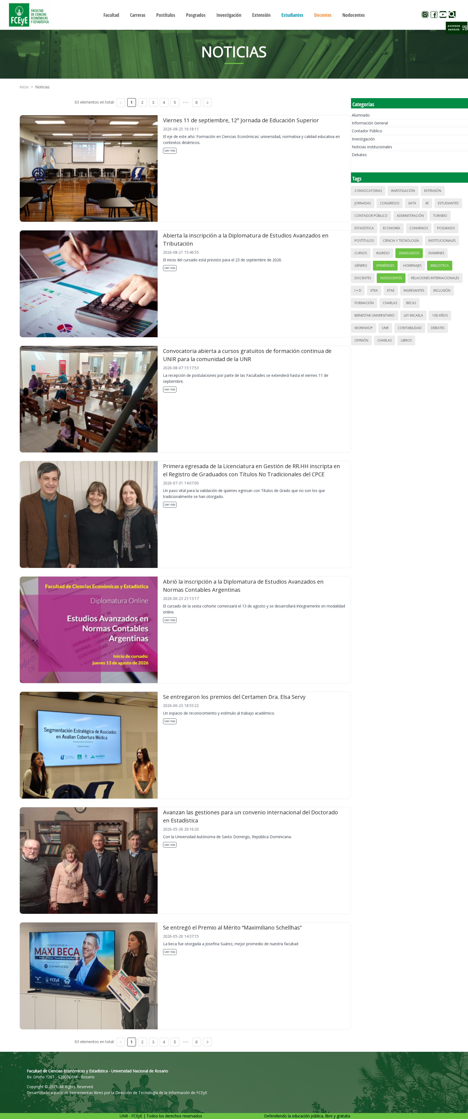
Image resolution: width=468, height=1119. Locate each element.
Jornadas (363, 203)
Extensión (432, 190)
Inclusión (441, 290)
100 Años (440, 315)
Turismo (440, 215)
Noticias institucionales (372, 146)
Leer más (169, 150)
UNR (385, 328)
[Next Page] (207, 102)
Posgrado (446, 228)
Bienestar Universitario (375, 315)
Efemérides (385, 265)
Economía (391, 228)
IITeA (374, 290)
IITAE (390, 290)
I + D (358, 290)
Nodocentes (391, 278)
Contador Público (367, 130)
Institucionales (442, 240)
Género (361, 265)
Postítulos (364, 240)
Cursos (361, 253)
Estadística (364, 228)
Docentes (363, 278)
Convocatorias (368, 190)
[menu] (234, 15)
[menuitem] (111, 15)
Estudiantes (448, 203)
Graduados (409, 253)
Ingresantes (414, 290)
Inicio (24, 86)
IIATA (412, 203)
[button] (456, 28)
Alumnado (361, 115)
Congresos (389, 203)
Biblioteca (440, 265)
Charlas (390, 303)
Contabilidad (410, 328)
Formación (364, 303)
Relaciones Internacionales (435, 278)
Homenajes (412, 265)
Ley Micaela (413, 315)
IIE (427, 203)
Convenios (419, 228)
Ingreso (383, 253)
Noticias (42, 86)
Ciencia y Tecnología (401, 240)
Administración (410, 215)
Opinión (361, 340)
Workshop (364, 328)
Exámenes (436, 253)
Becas (411, 303)
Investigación (363, 139)
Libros (406, 340)
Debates (359, 154)
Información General (370, 123)
